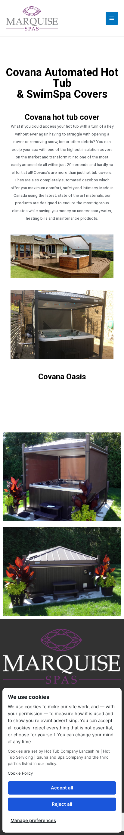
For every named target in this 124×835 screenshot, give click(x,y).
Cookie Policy (20, 773)
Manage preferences (33, 820)
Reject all (62, 804)
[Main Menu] (112, 18)
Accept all (62, 788)
